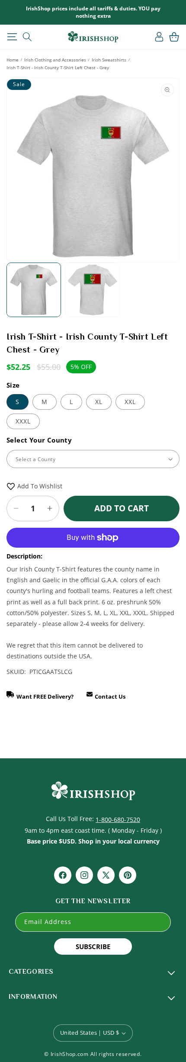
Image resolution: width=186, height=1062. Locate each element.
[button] (11, 37)
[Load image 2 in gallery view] (92, 290)
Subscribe (93, 946)
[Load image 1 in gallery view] (33, 290)
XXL (130, 402)
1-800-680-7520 (118, 819)
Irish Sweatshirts (109, 60)
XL (99, 402)
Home (12, 60)
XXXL (23, 421)
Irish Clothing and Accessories (55, 60)
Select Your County (39, 440)
